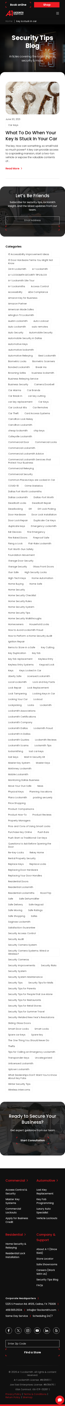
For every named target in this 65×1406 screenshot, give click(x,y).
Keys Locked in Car (30, 670)
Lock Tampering (17, 693)
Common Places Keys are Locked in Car (31, 480)
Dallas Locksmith (18, 497)
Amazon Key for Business (22, 298)
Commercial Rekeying (21, 468)
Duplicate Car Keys (45, 520)
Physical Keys (16, 791)
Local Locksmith (17, 682)
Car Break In (15, 396)
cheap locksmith (18, 430)
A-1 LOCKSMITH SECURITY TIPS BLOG (27, 274)
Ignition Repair (16, 641)
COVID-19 (13, 485)
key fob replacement (20, 659)
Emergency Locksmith (43, 526)
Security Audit (16, 939)
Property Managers (19, 820)
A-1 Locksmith (40, 269)
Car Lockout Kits (17, 407)
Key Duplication (17, 653)
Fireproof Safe (41, 537)
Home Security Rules (20, 601)
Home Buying (16, 583)
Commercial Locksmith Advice (26, 453)
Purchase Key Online (20, 832)
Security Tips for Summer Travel (26, 1011)
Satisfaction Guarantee (21, 927)
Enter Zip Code (17, 1343)
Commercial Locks (46, 442)
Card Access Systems (37, 413)
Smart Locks (42, 1028)
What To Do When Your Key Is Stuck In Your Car (31, 136)
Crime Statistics (34, 485)
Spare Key (37, 1034)
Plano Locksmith (17, 797)
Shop (46, 5)
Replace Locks (38, 864)
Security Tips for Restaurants (24, 1000)
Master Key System (19, 762)
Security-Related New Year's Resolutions (31, 1017)
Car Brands (33, 390)
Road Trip (45, 893)
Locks (31, 705)
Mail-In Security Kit (34, 757)
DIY (30, 508)
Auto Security (16, 332)
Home (9, 21)
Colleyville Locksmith (20, 436)
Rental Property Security (22, 858)
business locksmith (43, 372)
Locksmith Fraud (43, 728)
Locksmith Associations (22, 710)
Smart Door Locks (18, 1028)
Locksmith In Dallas (19, 733)
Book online (18, 5)
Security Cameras (18, 959)
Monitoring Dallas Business (23, 780)
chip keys (39, 430)
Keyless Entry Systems (21, 664)
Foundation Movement (21, 555)
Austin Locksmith (18, 321)
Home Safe (36, 583)
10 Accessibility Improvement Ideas (28, 254)
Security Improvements (21, 965)
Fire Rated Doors (17, 537)
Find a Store (32, 1352)
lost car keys (36, 751)
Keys (11, 670)
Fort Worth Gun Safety (21, 549)
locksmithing (15, 751)
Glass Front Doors (43, 566)
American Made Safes (21, 309)
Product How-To (17, 814)
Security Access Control (22, 933)
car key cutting (36, 396)
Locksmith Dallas (18, 728)
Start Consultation (33, 1140)
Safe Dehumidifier (29, 898)
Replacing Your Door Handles (25, 875)
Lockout (38, 699)
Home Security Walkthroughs (25, 618)
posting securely (42, 797)
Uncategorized (43, 1057)
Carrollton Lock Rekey (20, 419)
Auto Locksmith (17, 326)
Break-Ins (41, 367)
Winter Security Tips (19, 1084)
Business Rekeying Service (23, 378)
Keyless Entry (45, 659)
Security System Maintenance (25, 977)
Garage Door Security (21, 560)
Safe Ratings (35, 910)
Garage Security (17, 566)
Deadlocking (15, 508)
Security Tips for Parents (22, 988)
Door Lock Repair (18, 520)
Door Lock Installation (44, 514)
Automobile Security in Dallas (25, 338)
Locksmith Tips (43, 745)
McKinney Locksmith (20, 768)
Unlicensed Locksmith (20, 1063)
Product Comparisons (21, 809)
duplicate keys (16, 526)
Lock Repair (14, 687)
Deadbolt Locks (17, 503)
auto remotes (40, 326)
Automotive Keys (18, 344)
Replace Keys (16, 864)
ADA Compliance (38, 292)
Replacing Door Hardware (23, 869)
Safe (10, 898)
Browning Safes (17, 372)
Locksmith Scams (18, 745)
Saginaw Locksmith (19, 921)
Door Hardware (17, 514)
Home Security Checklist (22, 595)
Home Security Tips (19, 612)
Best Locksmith (47, 355)
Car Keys (13, 125)
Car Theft (13, 413)
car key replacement (20, 401)
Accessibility (15, 292)
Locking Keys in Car (43, 693)
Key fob (36, 653)
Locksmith (46, 705)
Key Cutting (47, 647)
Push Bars (43, 832)
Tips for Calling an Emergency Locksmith (31, 1052)
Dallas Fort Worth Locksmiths (25, 491)
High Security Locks (36, 572)
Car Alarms (14, 390)
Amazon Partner (17, 303)
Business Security (18, 384)
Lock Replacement (38, 687)
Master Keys (43, 762)
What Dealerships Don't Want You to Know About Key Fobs (32, 1076)
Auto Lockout (41, 321)
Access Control (40, 286)
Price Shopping (17, 803)
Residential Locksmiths (21, 893)
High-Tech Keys (17, 578)
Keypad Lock (46, 664)
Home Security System (21, 607)
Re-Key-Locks (16, 852)
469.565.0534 (14, 1310)
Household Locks (39, 624)
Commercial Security (20, 474)
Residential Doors (18, 881)
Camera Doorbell (44, 384)
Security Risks (48, 965)
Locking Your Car (18, 699)
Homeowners (16, 624)
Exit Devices (14, 532)
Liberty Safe (14, 676)
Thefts (11, 1046)
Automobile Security (41, 332)
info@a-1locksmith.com (41, 1310)
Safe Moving (15, 910)
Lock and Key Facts (44, 682)
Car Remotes (40, 407)
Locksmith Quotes (18, 739)
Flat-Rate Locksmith (39, 543)
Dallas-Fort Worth (44, 497)
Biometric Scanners (43, 361)
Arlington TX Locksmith (21, 315)
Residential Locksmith (20, 887)
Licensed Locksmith (38, 676)
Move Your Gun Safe (20, 786)
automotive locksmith (21, 349)
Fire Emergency (36, 532)
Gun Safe (13, 572)
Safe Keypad (36, 904)
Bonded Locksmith (19, 367)
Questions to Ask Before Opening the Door (29, 845)
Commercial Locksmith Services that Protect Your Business (29, 461)
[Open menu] (57, 13)
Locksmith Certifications (22, 716)
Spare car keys (17, 1034)
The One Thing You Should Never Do (28, 1040)
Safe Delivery (15, 904)
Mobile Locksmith (18, 774)
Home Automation (42, 578)
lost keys (13, 757)
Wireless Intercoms (19, 1089)
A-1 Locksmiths (16, 286)
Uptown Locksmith (18, 1069)
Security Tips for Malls (40, 982)
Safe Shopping (16, 916)
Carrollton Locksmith (20, 424)
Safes (34, 916)
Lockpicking (15, 705)
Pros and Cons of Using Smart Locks (29, 826)
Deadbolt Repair (41, 503)
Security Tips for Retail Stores (24, 1005)
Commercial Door (18, 442)
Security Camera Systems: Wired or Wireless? (28, 952)
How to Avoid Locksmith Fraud (25, 630)
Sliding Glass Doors (19, 1023)
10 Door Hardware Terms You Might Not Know (30, 262)
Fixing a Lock (15, 543)
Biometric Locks (17, 361)
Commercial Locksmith (21, 448)
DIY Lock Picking (47, 508)
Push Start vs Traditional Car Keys (27, 837)
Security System (17, 971)
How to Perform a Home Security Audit (30, 635)
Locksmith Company (20, 722)
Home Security (16, 589)
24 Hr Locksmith (17, 269)
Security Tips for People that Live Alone (30, 994)
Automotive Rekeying (20, 355)
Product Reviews (41, 814)
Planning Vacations (41, 791)
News (40, 786)
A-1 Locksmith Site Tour (21, 280)
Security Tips (15, 982)
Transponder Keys (18, 1057)
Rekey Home (37, 852)
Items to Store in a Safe (21, 647)
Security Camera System (22, 944)
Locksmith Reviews (46, 739)
